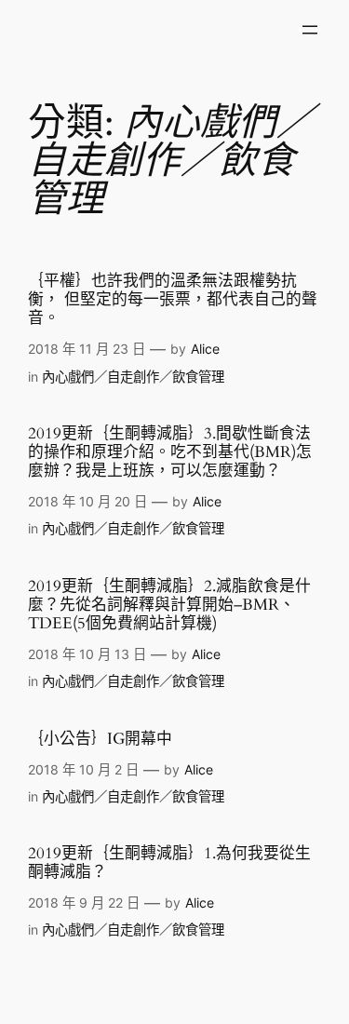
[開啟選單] (310, 30)
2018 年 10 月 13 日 (87, 654)
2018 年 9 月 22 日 (84, 902)
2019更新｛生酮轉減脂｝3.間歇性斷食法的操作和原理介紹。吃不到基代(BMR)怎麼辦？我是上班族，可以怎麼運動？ (170, 452)
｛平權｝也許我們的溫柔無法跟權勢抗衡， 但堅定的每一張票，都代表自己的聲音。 (172, 300)
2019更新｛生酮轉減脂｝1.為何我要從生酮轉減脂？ (169, 863)
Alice (205, 349)
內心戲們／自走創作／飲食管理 (133, 376)
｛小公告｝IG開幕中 (100, 739)
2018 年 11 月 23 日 (86, 349)
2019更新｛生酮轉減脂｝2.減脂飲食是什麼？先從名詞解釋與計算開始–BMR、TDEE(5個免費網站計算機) (169, 605)
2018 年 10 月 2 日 (83, 769)
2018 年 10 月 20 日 (87, 501)
